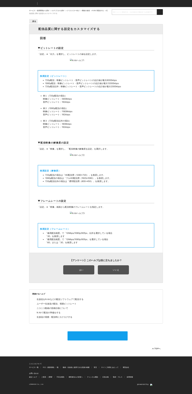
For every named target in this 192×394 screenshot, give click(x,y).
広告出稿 (105, 377)
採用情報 (130, 377)
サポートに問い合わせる (97, 336)
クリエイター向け (73, 10)
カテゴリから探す (58, 10)
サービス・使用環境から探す (39, 10)
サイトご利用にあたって (109, 367)
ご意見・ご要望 (46, 377)
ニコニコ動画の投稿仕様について (52, 308)
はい (81, 270)
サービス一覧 (34, 367)
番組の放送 (86, 10)
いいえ (116, 270)
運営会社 (126, 367)
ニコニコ (32, 3)
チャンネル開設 (92, 377)
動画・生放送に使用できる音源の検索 (76, 367)
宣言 (95, 367)
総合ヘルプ (33, 377)
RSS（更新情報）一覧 (51, 367)
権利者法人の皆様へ (76, 377)
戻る (34, 21)
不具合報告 (60, 377)
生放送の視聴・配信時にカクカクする (54, 317)
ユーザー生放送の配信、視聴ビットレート (56, 303)
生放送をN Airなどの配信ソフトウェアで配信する (60, 299)
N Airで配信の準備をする (48, 312)
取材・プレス (117, 377)
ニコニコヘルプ (53, 3)
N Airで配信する (98, 10)
